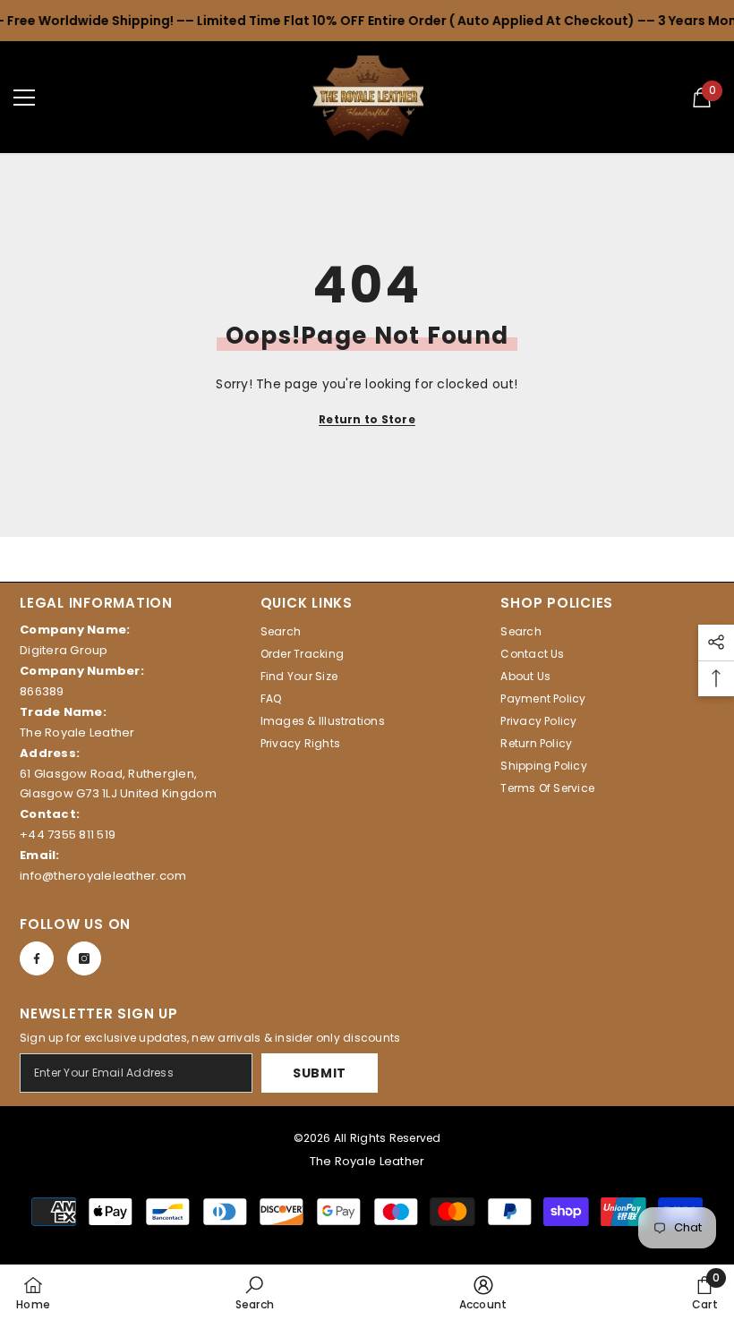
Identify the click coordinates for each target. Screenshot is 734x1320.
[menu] (24, 97)
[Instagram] (84, 958)
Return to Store (367, 419)
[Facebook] (37, 958)
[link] (255, 1292)
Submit (319, 1073)
